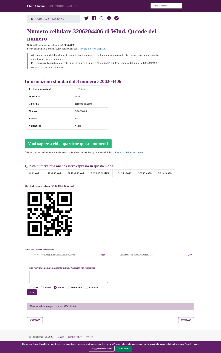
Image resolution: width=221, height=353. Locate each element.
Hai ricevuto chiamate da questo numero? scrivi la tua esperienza (62, 268)
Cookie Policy (75, 337)
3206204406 (58, 19)
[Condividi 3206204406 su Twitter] (86, 19)
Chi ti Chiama (36, 6)
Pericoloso (93, 287)
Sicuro (48, 287)
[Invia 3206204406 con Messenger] (109, 19)
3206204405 (35, 320)
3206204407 (186, 320)
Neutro (61, 287)
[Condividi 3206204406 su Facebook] (94, 19)
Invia (32, 292)
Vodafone (59, 6)
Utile (35, 287)
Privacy (89, 337)
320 (47, 19)
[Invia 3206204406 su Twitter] (101, 19)
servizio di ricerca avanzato (92, 48)
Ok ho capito (124, 348)
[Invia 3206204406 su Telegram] (116, 19)
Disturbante (76, 287)
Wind (69, 6)
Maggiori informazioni (101, 348)
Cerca (188, 6)
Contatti (60, 337)
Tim (51, 6)
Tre (75, 6)
